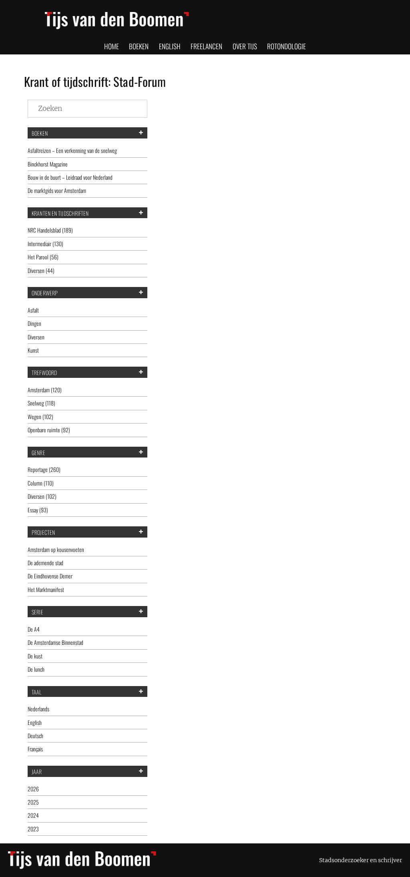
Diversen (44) (41, 270)
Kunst (33, 350)
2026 (33, 789)
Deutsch (35, 735)
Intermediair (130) (45, 243)
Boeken (40, 133)
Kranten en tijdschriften (60, 213)
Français (35, 749)
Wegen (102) (40, 416)
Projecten (43, 532)
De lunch (36, 669)
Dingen (34, 323)
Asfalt (33, 310)
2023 (33, 829)
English (35, 722)
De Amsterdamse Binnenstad (55, 642)
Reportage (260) (44, 469)
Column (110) (41, 483)
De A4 (34, 629)
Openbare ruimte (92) (49, 429)
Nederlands (38, 708)
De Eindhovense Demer (50, 576)
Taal (36, 692)
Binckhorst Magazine (48, 164)
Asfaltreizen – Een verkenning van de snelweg (72, 150)
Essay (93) (38, 510)
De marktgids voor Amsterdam (57, 190)
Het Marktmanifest (46, 589)
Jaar (37, 772)
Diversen (36, 337)
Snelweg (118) (41, 403)
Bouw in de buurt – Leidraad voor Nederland (70, 177)
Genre (38, 453)
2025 (33, 802)
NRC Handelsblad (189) (50, 230)
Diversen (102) (42, 496)
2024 (33, 815)
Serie (37, 612)
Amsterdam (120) (45, 389)
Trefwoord (44, 372)
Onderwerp (45, 293)
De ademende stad (45, 562)
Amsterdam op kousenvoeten (56, 549)
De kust (35, 656)
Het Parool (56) (43, 257)
